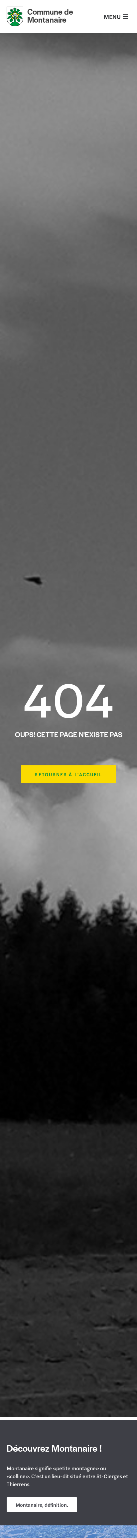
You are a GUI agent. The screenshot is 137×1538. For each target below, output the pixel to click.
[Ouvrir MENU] (125, 16)
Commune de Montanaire (50, 15)
